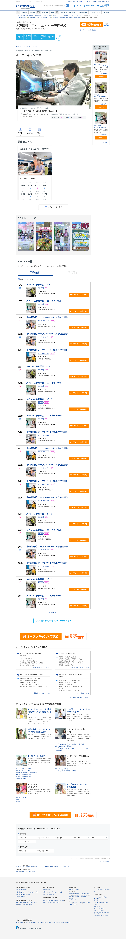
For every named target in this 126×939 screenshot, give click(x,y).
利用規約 (96, 899)
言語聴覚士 (76, 896)
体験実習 (18, 801)
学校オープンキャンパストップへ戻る (27, 46)
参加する (101, 76)
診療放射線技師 (75, 895)
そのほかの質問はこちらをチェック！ (79, 697)
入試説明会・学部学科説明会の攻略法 (26, 772)
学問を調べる (72, 899)
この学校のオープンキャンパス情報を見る (52, 621)
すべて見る (104, 142)
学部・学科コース (27, 37)
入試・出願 (105, 12)
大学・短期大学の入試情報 (23, 894)
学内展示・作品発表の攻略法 (23, 776)
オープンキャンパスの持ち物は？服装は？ (66, 771)
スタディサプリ (20, 922)
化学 (71, 904)
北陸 (35, 902)
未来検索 (24, 12)
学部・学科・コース (43, 838)
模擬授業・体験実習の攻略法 (23, 774)
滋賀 (17, 871)
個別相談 (18, 799)
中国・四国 (22, 904)
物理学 (88, 902)
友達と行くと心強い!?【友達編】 (64, 746)
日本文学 (75, 902)
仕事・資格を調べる (74, 889)
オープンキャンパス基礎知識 (23, 768)
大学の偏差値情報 (20, 897)
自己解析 (32, 12)
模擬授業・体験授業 (21, 797)
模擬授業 (47, 866)
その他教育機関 (82, 12)
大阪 (50, 15)
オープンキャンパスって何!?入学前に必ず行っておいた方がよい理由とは (39, 711)
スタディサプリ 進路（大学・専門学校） (25, 15)
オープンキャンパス (94, 12)
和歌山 (33, 871)
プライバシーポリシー (100, 901)
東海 (32, 902)
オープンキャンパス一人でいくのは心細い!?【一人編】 (69, 744)
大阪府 (32, 866)
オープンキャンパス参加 (87, 30)
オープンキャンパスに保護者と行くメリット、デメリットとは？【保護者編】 (72, 749)
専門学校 (72, 12)
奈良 (30, 871)
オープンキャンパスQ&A (36, 756)
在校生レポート (35, 37)
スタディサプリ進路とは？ (101, 897)
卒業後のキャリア (43, 37)
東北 (21, 902)
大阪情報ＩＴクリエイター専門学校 (60, 15)
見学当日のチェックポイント (41, 693)
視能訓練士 (83, 896)
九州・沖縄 (29, 904)
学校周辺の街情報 (99, 910)
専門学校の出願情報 (48, 894)
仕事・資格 (45, 12)
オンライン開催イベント (64, 866)
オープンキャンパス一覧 (75, 15)
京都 (20, 871)
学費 (93, 838)
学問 (52, 12)
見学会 (36, 866)
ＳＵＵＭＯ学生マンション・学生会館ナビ (58, 922)
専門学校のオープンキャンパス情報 (52, 892)
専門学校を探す (38, 15)
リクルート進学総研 (30, 922)
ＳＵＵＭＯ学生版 (41, 922)
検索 (67, 5)
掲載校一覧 (97, 906)
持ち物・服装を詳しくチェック (41, 667)
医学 (84, 902)
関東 (24, 902)
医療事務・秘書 (84, 895)
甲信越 (28, 902)
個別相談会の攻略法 (21, 778)
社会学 (70, 902)
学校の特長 (58, 838)
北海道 (17, 902)
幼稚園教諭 (71, 893)
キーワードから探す (99, 908)
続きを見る (104, 73)
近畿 (17, 904)
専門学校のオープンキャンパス (35, 17)
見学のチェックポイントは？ (62, 769)
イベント (42, 866)
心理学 (80, 902)
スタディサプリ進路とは (74, 1)
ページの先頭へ (106, 861)
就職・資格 (51, 37)
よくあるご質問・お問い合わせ (101, 1)
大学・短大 (63, 12)
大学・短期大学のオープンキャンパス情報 (27, 892)
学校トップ (19, 37)
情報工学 (75, 904)
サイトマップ (86, 1)
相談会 (56, 866)
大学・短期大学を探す (22, 889)
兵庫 (26, 871)
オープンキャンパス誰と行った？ (79, 693)
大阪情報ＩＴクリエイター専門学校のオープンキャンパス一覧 (66, 17)
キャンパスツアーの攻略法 (23, 770)
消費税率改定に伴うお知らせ (102, 915)
